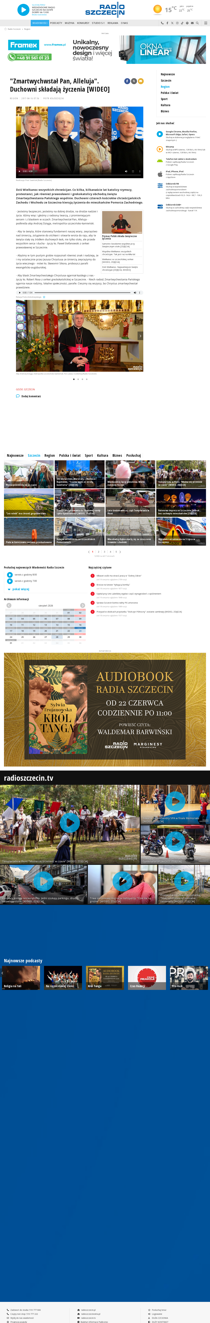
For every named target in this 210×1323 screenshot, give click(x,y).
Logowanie (156, 1314)
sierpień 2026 (46, 605)
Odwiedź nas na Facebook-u (167, 23)
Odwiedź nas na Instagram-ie (177, 23)
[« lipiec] (12, 605)
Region (27, 29)
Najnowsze (168, 74)
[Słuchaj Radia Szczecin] (23, 10)
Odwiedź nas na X (172, 23)
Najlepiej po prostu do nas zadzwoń (162, 23)
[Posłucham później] (44, 297)
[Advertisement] (79, 425)
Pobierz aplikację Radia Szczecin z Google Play (181, 162)
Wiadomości (39, 23)
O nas (124, 23)
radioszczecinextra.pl (90, 1314)
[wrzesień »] (79, 605)
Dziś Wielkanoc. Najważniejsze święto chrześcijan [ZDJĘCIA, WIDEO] (120, 268)
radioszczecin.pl (88, 1310)
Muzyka (69, 23)
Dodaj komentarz (31, 396)
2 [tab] (77, 379)
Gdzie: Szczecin (25, 389)
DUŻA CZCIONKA (159, 1318)
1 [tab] (73, 379)
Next (140, 336)
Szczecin (166, 80)
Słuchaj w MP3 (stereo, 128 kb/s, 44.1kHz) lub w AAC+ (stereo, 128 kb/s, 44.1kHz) (185, 149)
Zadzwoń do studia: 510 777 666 (25, 1310)
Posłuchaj (133, 455)
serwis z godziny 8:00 (25, 574)
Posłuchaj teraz (158, 1310)
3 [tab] (81, 379)
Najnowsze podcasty (23, 960)
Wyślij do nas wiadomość (192, 23)
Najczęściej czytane (100, 567)
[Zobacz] (105, 49)
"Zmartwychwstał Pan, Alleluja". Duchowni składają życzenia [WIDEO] (60, 85)
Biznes (165, 111)
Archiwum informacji (16, 599)
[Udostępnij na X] (134, 81)
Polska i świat (170, 93)
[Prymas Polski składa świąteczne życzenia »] (122, 222)
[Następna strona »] (120, 551)
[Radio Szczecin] (105, 9)
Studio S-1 (98, 23)
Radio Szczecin (14, 29)
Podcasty (56, 23)
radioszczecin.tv (28, 777)
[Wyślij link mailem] (141, 81)
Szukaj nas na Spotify (187, 23)
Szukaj (197, 23)
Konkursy (83, 23)
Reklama (113, 23)
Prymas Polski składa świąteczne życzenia (119, 237)
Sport (164, 99)
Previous (19, 336)
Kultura (165, 105)
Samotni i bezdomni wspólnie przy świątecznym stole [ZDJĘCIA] (118, 245)
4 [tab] (86, 379)
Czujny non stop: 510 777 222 (24, 1314)
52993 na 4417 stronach (105, 556)
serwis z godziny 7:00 (25, 580)
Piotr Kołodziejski (53, 98)
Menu (206, 23)
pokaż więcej (20, 589)
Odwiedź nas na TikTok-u (182, 23)
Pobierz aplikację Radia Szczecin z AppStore (180, 174)
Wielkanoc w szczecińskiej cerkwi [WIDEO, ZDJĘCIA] (117, 260)
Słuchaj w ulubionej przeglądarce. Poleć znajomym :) (183, 135)
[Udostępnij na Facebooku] (127, 81)
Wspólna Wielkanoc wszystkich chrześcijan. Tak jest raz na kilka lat (118, 253)
